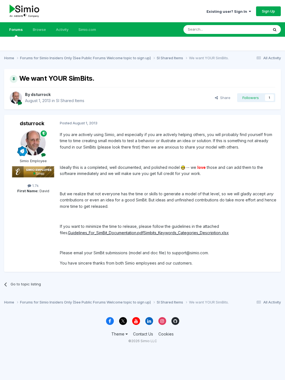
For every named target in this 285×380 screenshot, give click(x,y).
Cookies (166, 334)
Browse (39, 29)
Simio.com (87, 29)
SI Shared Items (70, 100)
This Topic (252, 29)
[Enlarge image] (183, 167)
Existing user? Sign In (228, 11)
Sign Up (268, 11)
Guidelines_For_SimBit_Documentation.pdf (106, 232)
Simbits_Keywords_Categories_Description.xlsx (186, 232)
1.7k (35, 185)
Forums (16, 29)
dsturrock (41, 94)
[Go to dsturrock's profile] (16, 98)
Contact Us (143, 334)
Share (224, 97)
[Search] (275, 29)
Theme (118, 334)
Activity (62, 29)
